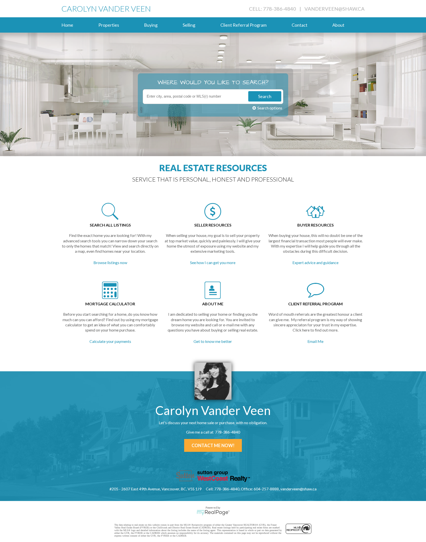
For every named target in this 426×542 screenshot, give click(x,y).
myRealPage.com (213, 512)
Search (264, 96)
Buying (151, 25)
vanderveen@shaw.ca (334, 9)
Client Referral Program (243, 25)
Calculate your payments (110, 341)
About (338, 25)
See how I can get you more (212, 262)
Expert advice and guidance (315, 262)
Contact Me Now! (213, 445)
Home (67, 25)
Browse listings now (110, 262)
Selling (189, 25)
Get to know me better (213, 341)
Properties (108, 25)
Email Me (315, 341)
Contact (299, 25)
